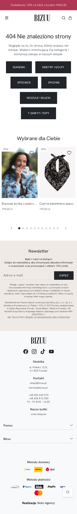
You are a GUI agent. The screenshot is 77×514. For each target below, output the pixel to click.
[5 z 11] (35, 228)
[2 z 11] (23, 228)
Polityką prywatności (47, 293)
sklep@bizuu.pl (38, 383)
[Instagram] (34, 351)
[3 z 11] (27, 228)
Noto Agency (46, 503)
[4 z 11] (31, 228)
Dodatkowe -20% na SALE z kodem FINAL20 (39, 5)
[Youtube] (51, 351)
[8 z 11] (46, 228)
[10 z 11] (54, 228)
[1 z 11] (19, 228)
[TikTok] (42, 351)
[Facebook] (25, 351)
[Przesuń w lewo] (11, 228)
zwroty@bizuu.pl (38, 387)
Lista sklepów (38, 414)
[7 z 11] (42, 228)
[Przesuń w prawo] (65, 228)
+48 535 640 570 (39, 395)
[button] (70, 18)
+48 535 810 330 (39, 398)
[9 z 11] (50, 228)
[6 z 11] (38, 228)
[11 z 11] (58, 228)
